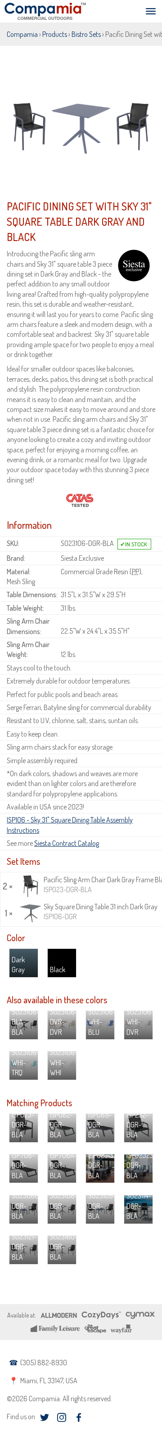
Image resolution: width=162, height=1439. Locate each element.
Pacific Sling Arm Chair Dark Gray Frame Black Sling (102, 884)
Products (54, 34)
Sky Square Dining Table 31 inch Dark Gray (101, 911)
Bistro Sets (86, 34)
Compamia (22, 34)
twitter (44, 1417)
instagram (61, 1417)
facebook (78, 1417)
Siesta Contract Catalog (66, 843)
